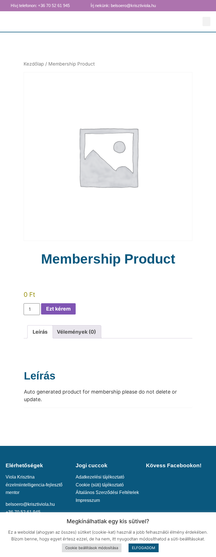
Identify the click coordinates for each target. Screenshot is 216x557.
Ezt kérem (58, 309)
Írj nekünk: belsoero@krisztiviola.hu (123, 5)
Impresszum (88, 500)
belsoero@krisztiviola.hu (30, 504)
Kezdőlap (34, 64)
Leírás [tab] (40, 332)
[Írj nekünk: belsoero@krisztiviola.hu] (85, 5)
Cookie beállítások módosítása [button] (91, 547)
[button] (206, 21)
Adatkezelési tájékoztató (100, 476)
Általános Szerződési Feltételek (107, 492)
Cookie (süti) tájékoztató (100, 484)
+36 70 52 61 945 (23, 512)
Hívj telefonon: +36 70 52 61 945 (40, 5)
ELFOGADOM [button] (143, 547)
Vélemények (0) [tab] (76, 332)
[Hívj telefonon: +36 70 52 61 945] (5, 5)
